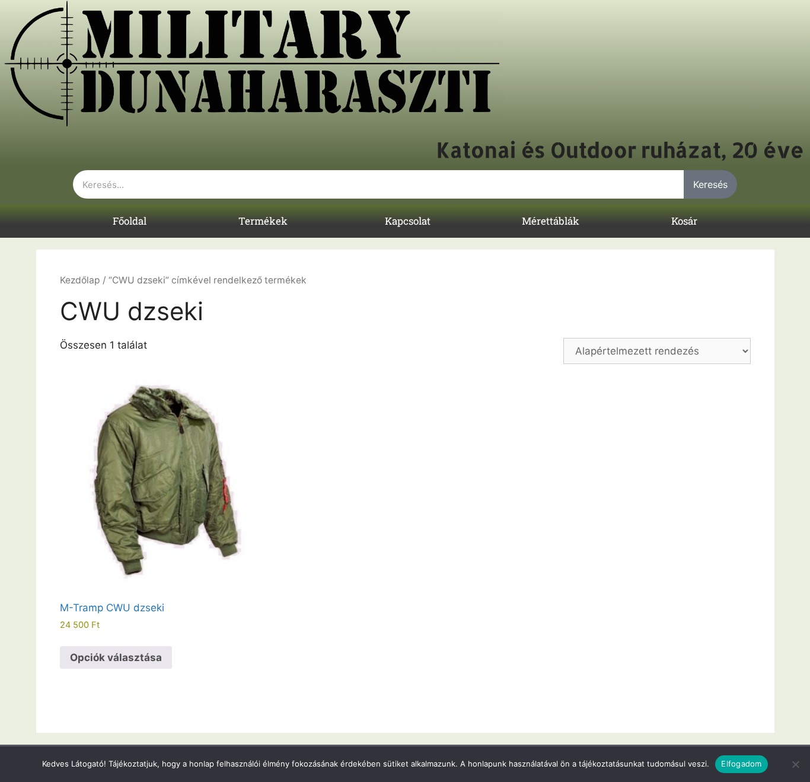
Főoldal (129, 221)
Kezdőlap (80, 280)
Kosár (684, 221)
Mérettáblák (550, 221)
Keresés (710, 184)
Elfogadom (741, 763)
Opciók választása (116, 657)
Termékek (263, 221)
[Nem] (795, 764)
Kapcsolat (407, 221)
